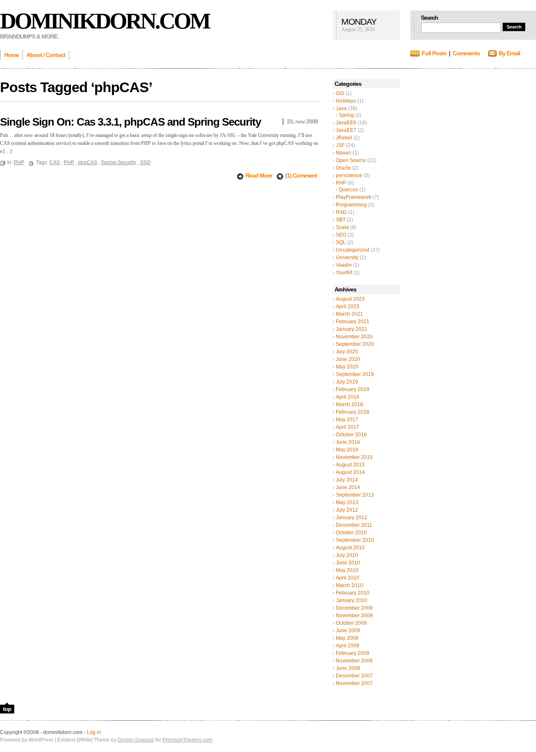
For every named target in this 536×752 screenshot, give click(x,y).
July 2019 (347, 382)
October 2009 (351, 623)
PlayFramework (353, 197)
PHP (341, 183)
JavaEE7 (346, 130)
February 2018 (352, 412)
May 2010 (347, 570)
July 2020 (347, 352)
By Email (509, 53)
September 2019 (355, 374)
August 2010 (350, 548)
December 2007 (354, 676)
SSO (145, 162)
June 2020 (348, 359)
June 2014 (348, 487)
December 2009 (354, 608)
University (347, 257)
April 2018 (347, 397)
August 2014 (350, 472)
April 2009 (347, 646)
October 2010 (351, 533)
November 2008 (354, 661)
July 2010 (347, 555)
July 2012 (347, 510)
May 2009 (347, 638)
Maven (343, 153)
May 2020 (347, 367)
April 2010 (347, 578)
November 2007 (354, 683)
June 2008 (348, 668)
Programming (351, 205)
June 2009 (348, 631)
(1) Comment (301, 175)
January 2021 (351, 329)
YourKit (344, 273)
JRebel (344, 138)
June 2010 (348, 563)
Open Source (351, 160)
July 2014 (347, 480)
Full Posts (434, 53)
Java (341, 108)
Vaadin (344, 265)
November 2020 (354, 337)
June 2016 (348, 442)
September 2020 (355, 344)
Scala (342, 227)
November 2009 (354, 615)
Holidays (346, 101)
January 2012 (351, 517)
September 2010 (355, 540)
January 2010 (351, 600)
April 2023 (347, 306)
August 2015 (350, 465)
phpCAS (87, 162)
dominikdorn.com (104, 20)
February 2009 (352, 653)
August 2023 (350, 299)
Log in (94, 732)
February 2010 (352, 593)
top (7, 709)
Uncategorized (352, 250)
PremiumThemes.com (187, 740)
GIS (340, 93)
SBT (340, 220)
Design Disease (136, 740)
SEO (341, 235)
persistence (349, 175)
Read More (259, 175)
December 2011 (354, 525)
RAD (341, 212)
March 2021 (349, 314)
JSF (340, 145)
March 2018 (349, 404)
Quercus (348, 190)
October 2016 (351, 435)
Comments (466, 53)
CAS (54, 162)
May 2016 (347, 450)
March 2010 (349, 585)
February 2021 (352, 321)
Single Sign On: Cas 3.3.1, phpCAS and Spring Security (130, 122)
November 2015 (354, 457)
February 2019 (352, 389)
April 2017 (347, 427)
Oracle (343, 168)
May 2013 (347, 502)
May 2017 (347, 419)
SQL (341, 242)
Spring (346, 115)
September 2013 (355, 495)
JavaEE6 (346, 123)
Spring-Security (118, 162)
